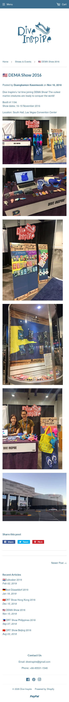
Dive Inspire (26, 689)
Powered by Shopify (44, 689)
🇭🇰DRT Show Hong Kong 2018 (19, 599)
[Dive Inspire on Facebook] (28, 679)
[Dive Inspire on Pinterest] (34, 679)
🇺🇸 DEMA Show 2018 (14, 610)
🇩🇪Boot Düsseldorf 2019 (15, 589)
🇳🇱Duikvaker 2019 (12, 579)
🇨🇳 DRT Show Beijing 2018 (17, 630)
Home (5, 61)
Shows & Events (23, 61)
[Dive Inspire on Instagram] (39, 679)
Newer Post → (58, 562)
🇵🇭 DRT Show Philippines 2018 (19, 620)
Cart (63, 4)
